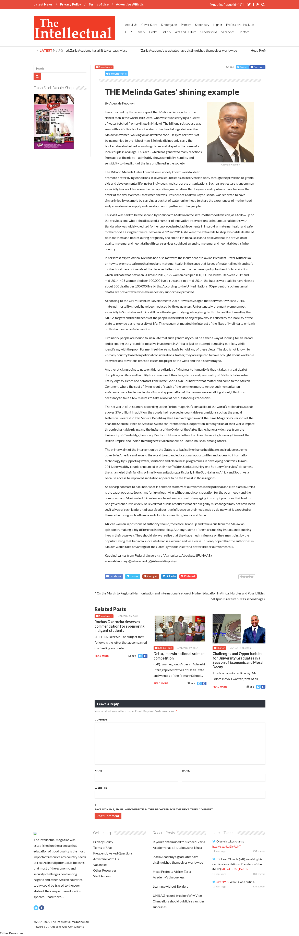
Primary (186, 24)
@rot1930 (222, 882)
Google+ (152, 576)
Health (153, 32)
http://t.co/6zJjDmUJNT (226, 846)
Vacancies (228, 32)
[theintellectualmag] (74, 37)
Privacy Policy (70, 4)
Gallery (166, 32)
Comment (102, 719)
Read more (102, 656)
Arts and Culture (185, 32)
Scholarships (208, 32)
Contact (244, 32)
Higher (217, 24)
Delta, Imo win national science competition (179, 655)
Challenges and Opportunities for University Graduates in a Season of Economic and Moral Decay (238, 660)
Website (101, 787)
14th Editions (165, 647)
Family (140, 32)
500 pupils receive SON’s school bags (237, 599)
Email (186, 770)
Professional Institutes (240, 24)
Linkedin (171, 576)
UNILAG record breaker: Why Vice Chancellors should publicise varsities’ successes (179, 901)
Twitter (244, 67)
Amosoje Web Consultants (67, 926)
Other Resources (105, 870)
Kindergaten (169, 24)
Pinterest (189, 576)
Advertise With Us (130, 4)
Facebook (259, 67)
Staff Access (102, 876)
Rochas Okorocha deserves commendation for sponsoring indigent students (120, 626)
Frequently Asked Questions (113, 853)
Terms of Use (98, 4)
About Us (131, 24)
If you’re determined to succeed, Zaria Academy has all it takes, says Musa (71, 50)
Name (98, 770)
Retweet (260, 851)
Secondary (202, 24)
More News (105, 67)
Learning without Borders (170, 886)
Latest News (43, 4)
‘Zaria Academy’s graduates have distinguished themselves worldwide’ (183, 50)
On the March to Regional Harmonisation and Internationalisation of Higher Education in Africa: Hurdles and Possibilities (181, 593)
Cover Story (149, 24)
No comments (118, 73)
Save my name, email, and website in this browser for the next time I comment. (154, 809)
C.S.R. (128, 32)
